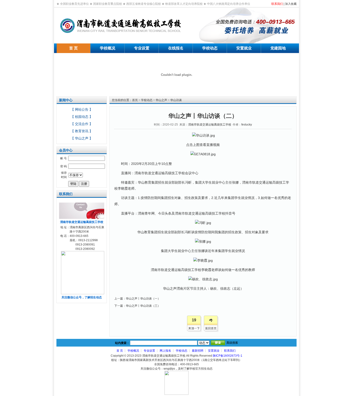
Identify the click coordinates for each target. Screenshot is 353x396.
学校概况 (133, 350)
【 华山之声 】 (82, 138)
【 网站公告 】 (82, 109)
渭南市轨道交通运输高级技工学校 (209, 124)
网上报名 (165, 350)
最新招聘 (197, 350)
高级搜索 (232, 342)
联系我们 (277, 4)
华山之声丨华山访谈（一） (143, 298)
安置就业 (213, 350)
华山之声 (161, 100)
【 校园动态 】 (82, 117)
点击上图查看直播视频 (203, 145)
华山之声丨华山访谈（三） (143, 305)
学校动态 (146, 100)
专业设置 (149, 350)
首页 (135, 100)
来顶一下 (194, 328)
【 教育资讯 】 (82, 131)
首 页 (119, 350)
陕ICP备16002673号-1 (227, 355)
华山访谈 (176, 100)
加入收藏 (291, 4)
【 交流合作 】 (82, 124)
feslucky (246, 124)
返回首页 (211, 328)
